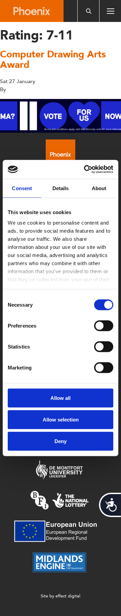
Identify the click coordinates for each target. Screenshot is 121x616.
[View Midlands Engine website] (59, 561)
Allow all (60, 398)
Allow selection (61, 419)
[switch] (103, 325)
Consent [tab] (22, 188)
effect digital (67, 595)
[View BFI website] (59, 499)
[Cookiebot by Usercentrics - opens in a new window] (85, 169)
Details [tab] (60, 188)
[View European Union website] (59, 530)
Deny (60, 441)
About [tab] (99, 188)
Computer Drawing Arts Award (53, 59)
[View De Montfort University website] (59, 469)
